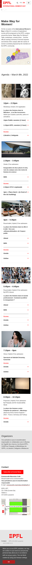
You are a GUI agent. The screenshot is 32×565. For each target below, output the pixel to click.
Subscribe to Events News (12, 472)
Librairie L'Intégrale (10, 135)
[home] (1, 9)
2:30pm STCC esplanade (12, 187)
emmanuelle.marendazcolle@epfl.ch (18, 485)
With (5, 177)
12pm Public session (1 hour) (14, 120)
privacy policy (12, 555)
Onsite (5, 253)
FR (21, 2)
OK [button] (9, 562)
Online (5, 258)
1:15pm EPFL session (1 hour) (14, 125)
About (5, 238)
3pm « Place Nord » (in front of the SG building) (15, 193)
